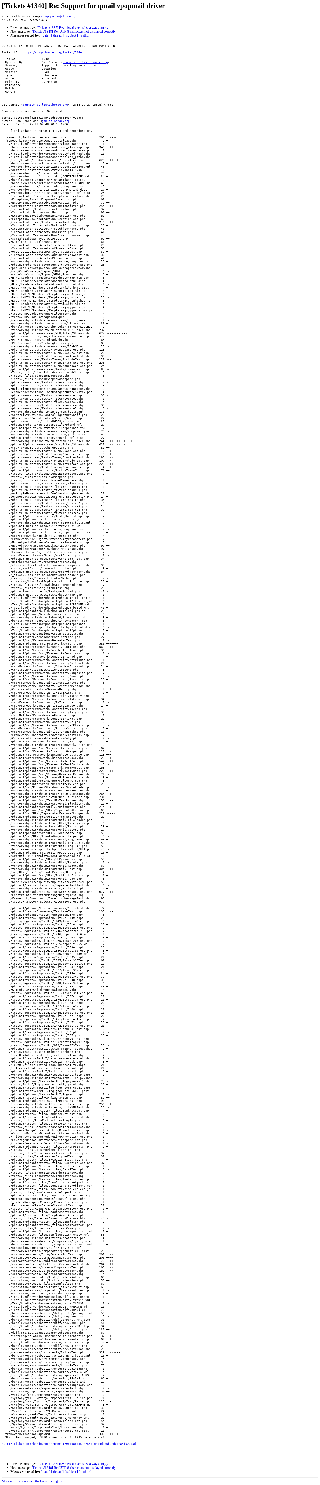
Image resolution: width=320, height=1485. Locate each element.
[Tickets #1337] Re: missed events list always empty (72, 27)
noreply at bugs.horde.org (58, 16)
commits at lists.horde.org (85, 62)
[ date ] (45, 35)
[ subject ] (71, 35)
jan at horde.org (56, 121)
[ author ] (85, 35)
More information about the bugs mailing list (32, 1481)
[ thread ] (57, 35)
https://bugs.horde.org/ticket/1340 (52, 52)
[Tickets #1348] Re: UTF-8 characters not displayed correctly (73, 31)
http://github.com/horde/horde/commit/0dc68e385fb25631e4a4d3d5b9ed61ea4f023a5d (69, 1443)
